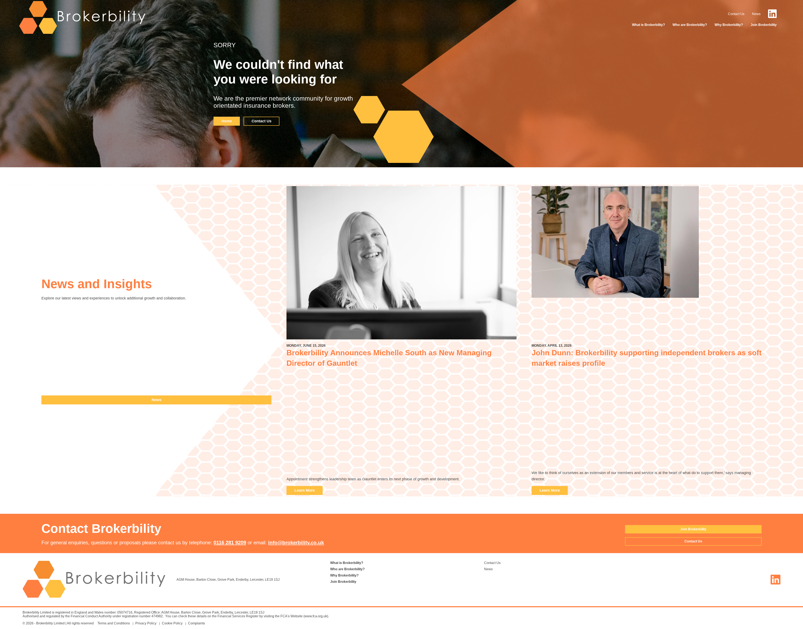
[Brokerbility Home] (82, 34)
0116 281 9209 (230, 542)
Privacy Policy (145, 623)
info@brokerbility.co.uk (296, 542)
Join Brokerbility (764, 25)
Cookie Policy (172, 623)
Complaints (196, 623)
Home (226, 121)
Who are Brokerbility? (690, 25)
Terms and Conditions (113, 623)
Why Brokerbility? (729, 25)
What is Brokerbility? (648, 25)
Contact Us (736, 14)
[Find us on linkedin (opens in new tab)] (772, 16)
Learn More (304, 490)
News (756, 14)
